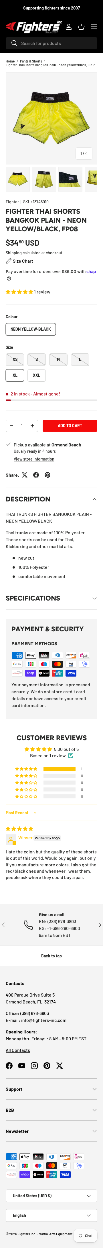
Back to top (51, 955)
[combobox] (51, 43)
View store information (34, 459)
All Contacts (18, 1050)
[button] (81, 26)
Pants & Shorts (31, 61)
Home (10, 61)
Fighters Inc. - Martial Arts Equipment (44, 1234)
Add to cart (70, 425)
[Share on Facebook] (36, 475)
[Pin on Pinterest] (47, 475)
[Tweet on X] (24, 475)
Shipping (14, 252)
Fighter (12, 201)
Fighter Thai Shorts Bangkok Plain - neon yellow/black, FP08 (50, 65)
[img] (19, 828)
